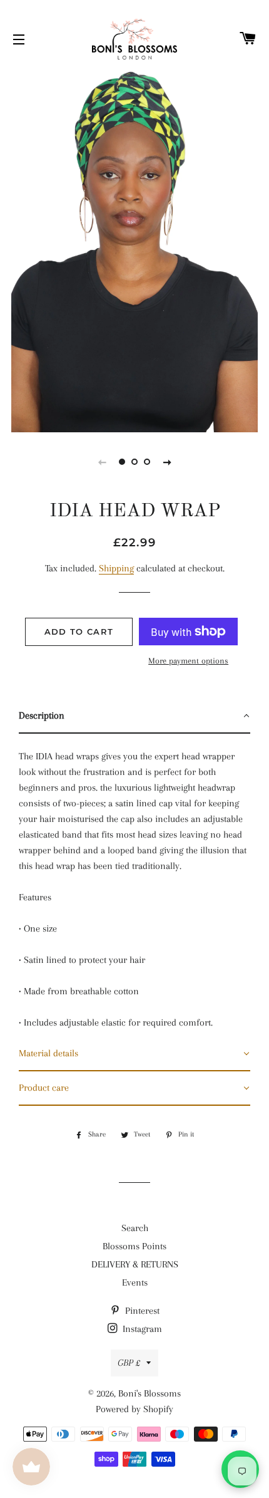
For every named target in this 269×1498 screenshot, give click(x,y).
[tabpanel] (134, 247)
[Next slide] (167, 462)
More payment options (188, 660)
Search (134, 1228)
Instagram (141, 1328)
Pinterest (141, 1310)
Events (135, 1282)
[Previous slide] (102, 462)
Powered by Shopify (134, 1409)
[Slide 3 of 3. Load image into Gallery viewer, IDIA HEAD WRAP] (147, 461)
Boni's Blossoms (149, 1393)
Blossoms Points (134, 1246)
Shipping (116, 568)
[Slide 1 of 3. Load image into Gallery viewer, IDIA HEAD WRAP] (122, 461)
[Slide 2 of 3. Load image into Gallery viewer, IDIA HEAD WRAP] (134, 461)
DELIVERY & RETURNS (134, 1264)
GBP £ (129, 1362)
